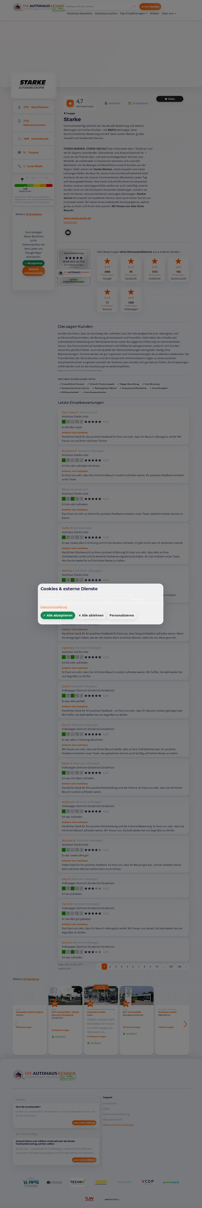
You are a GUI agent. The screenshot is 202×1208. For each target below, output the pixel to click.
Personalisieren (122, 615)
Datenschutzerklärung (54, 607)
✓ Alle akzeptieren (57, 615)
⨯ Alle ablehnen (91, 615)
